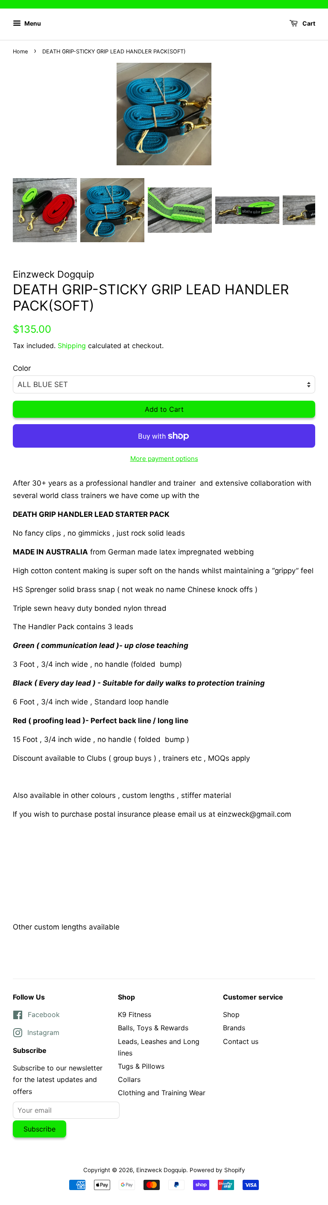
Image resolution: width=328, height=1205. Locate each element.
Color (22, 368)
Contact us (240, 1041)
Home (20, 51)
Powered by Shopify (217, 1170)
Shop (231, 1014)
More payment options (164, 458)
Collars (129, 1079)
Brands (234, 1027)
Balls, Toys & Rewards (153, 1027)
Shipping (72, 345)
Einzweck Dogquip (161, 1170)
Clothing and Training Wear (161, 1092)
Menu (32, 23)
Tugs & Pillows (141, 1066)
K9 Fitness (134, 1014)
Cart (308, 23)
